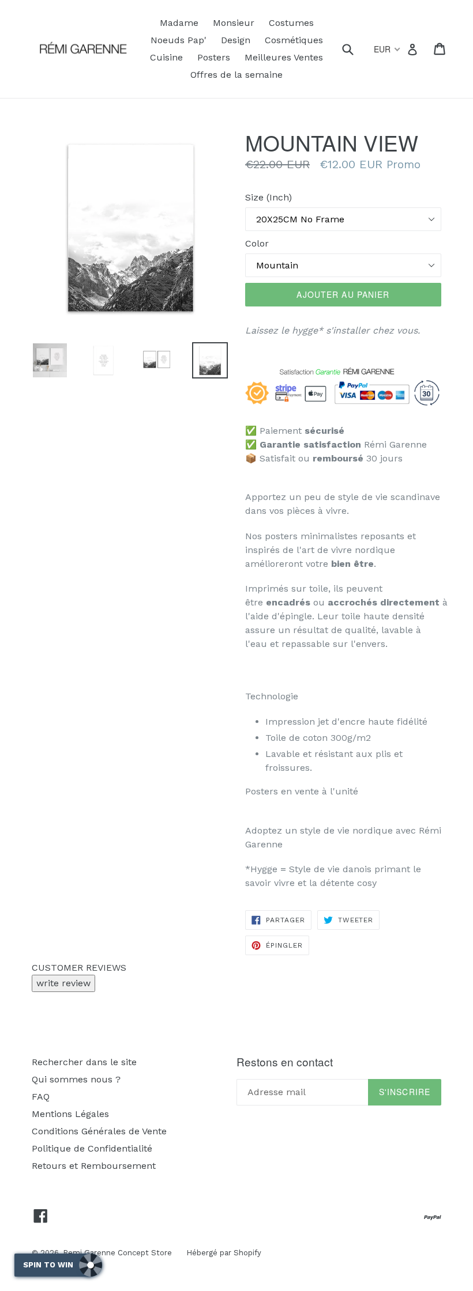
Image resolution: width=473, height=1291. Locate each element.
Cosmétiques (294, 40)
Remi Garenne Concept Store (117, 1252)
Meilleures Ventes (284, 57)
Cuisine (166, 57)
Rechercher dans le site (84, 1062)
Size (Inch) (268, 197)
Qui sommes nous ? (76, 1079)
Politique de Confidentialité (92, 1148)
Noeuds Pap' (179, 40)
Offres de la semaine (236, 74)
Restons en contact (284, 1062)
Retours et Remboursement (94, 1165)
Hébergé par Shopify (223, 1252)
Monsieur (233, 22)
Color (257, 243)
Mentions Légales (70, 1113)
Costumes (291, 22)
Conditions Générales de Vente (99, 1131)
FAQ (41, 1096)
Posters (213, 57)
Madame (179, 22)
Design (235, 40)
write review (63, 983)
